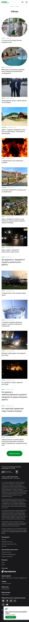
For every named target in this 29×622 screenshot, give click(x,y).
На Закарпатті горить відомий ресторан (12, 383)
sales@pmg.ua (5, 594)
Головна (12, 6)
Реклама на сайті (6, 552)
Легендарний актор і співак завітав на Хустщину (14, 101)
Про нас (4, 539)
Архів (3, 562)
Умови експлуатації (7, 556)
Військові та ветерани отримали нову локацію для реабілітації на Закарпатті (13, 71)
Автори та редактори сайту (9, 544)
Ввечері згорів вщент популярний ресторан (13, 354)
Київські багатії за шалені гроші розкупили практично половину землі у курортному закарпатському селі (14, 442)
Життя (3, 38)
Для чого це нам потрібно (10, 614)
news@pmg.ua (5, 589)
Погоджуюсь (10, 617)
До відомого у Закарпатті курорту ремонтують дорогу (13, 262)
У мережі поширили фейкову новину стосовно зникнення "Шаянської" (12, 324)
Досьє (3, 564)
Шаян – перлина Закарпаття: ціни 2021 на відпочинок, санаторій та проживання (13, 131)
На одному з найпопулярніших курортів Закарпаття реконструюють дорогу (14, 396)
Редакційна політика (7, 541)
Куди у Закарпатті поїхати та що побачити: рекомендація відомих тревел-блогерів (13, 221)
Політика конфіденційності (9, 554)
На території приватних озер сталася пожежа (13, 409)
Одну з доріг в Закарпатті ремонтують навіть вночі (10, 251)
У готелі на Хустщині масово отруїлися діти (12, 41)
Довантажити (14, 453)
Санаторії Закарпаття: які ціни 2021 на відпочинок (14, 190)
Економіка (4, 127)
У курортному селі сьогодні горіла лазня (14, 294)
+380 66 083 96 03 (6, 583)
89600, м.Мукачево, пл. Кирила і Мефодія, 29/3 (14, 578)
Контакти (4, 546)
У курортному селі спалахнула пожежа (12, 161)
